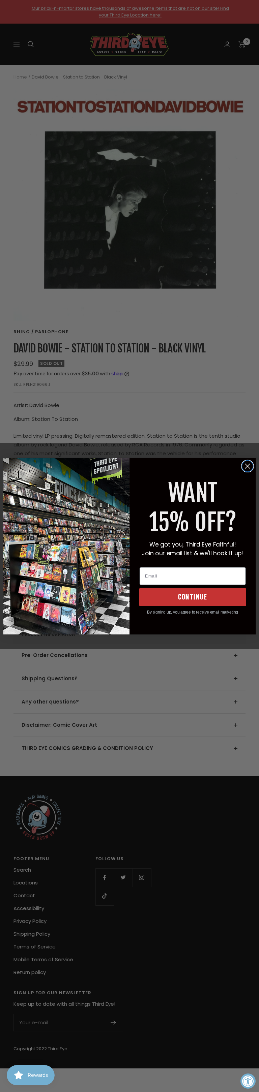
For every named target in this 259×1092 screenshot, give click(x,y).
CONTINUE (192, 597)
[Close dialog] (247, 466)
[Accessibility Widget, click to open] (248, 1081)
